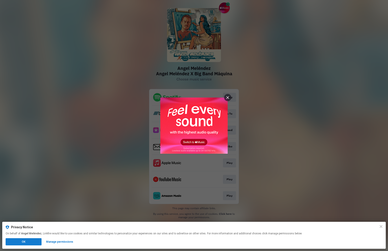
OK (23, 241)
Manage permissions (59, 241)
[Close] (381, 226)
